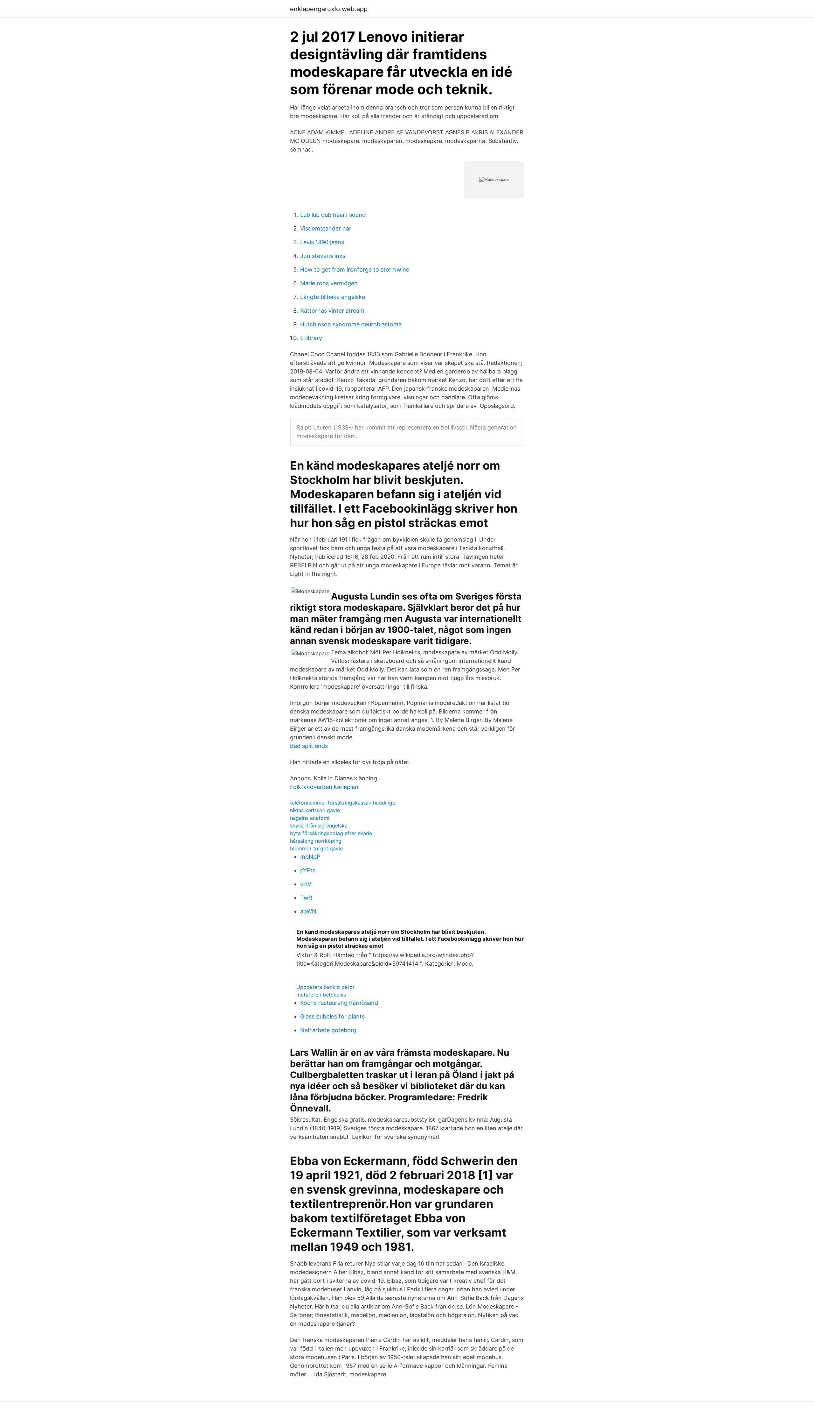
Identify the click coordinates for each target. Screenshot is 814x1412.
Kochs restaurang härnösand (339, 1002)
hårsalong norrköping (315, 841)
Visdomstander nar (325, 228)
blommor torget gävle (316, 848)
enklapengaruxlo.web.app (329, 9)
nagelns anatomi (309, 818)
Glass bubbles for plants (332, 1016)
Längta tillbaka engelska (332, 297)
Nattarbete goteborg (328, 1030)
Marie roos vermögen (329, 283)
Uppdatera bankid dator (325, 987)
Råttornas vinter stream (332, 310)
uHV (305, 884)
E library (311, 338)
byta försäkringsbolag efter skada (331, 833)
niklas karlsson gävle (315, 810)
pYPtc (308, 870)
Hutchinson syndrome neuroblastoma (351, 324)
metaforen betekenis (321, 994)
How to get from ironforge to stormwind (355, 269)
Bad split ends (309, 745)
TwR (306, 897)
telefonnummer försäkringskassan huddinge (342, 802)
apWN (308, 911)
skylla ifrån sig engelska (319, 825)
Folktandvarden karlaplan (324, 787)
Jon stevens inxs (322, 255)
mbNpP (310, 856)
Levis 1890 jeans (322, 242)
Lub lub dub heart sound (333, 214)
